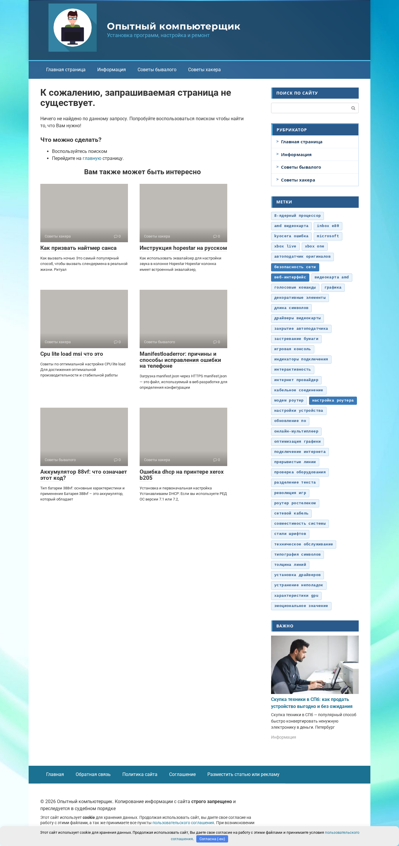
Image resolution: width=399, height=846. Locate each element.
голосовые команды (295, 287)
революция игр (290, 493)
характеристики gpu (296, 596)
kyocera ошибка (291, 236)
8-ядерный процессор (297, 216)
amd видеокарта (291, 226)
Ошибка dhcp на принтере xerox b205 (182, 474)
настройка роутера (333, 400)
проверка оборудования (300, 472)
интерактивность (292, 369)
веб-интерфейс (290, 277)
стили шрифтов (290, 534)
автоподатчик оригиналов (302, 256)
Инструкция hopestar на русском (183, 248)
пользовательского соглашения (183, 822)
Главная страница (66, 69)
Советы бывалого (157, 69)
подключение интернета (300, 452)
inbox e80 (328, 226)
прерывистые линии (295, 462)
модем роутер (289, 400)
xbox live (285, 246)
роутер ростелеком (295, 503)
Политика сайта (139, 774)
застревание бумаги (296, 339)
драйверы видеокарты (297, 318)
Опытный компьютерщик (174, 26)
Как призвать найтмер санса (78, 248)
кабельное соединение (298, 390)
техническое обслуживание (303, 544)
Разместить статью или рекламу (243, 774)
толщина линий (290, 565)
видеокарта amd (332, 277)
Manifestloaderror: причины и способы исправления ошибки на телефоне (180, 359)
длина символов (291, 308)
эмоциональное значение (301, 606)
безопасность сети (295, 267)
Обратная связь (93, 774)
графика (333, 287)
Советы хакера (204, 69)
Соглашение (182, 774)
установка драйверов (297, 575)
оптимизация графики (297, 441)
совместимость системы (300, 523)
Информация (111, 69)
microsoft (328, 236)
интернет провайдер (296, 380)
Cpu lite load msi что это (71, 353)
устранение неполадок (298, 585)
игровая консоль (292, 349)
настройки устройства (298, 411)
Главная (55, 774)
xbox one (315, 246)
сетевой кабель (291, 513)
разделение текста (295, 482)
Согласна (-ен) (212, 839)
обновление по (290, 421)
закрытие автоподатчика (301, 329)
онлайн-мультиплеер (296, 431)
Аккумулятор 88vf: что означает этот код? (83, 474)
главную (92, 158)
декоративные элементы (300, 298)
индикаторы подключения (301, 359)
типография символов (297, 554)
